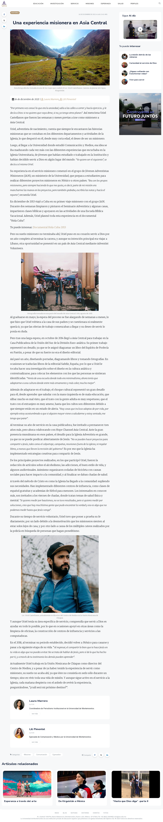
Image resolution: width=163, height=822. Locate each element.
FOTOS (105, 813)
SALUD (121, 4)
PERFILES (134, 4)
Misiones (27, 755)
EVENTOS (96, 813)
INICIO (57, 813)
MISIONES (90, 4)
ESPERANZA (106, 4)
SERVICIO (75, 4)
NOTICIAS (74, 813)
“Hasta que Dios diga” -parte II (130, 801)
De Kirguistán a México (71, 801)
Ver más (35, 714)
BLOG (65, 813)
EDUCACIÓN (38, 4)
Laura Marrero (51, 99)
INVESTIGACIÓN (57, 4)
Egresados (57, 755)
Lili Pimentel (69, 99)
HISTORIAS (85, 813)
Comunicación (41, 755)
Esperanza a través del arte (20, 801)
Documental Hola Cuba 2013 (49, 227)
